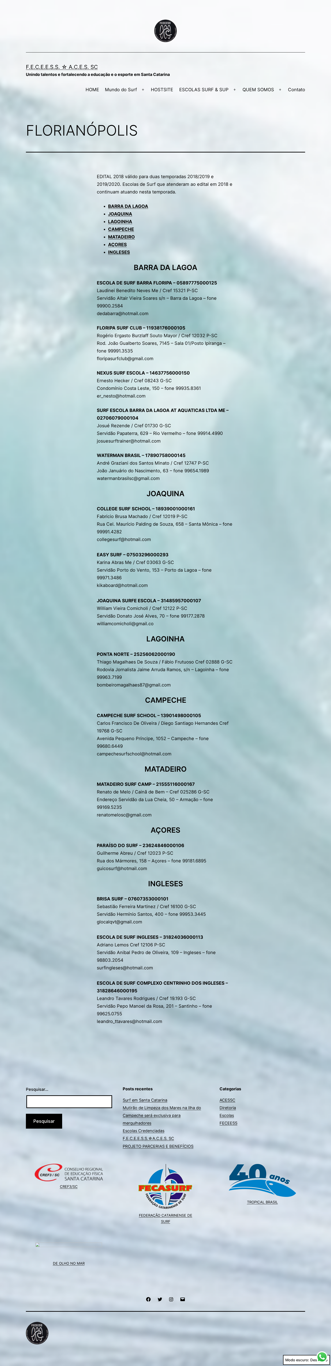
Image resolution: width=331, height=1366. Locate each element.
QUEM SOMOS (258, 89)
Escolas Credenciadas (143, 1130)
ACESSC (227, 1100)
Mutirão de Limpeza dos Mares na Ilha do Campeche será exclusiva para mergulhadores (162, 1115)
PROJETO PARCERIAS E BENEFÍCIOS (158, 1146)
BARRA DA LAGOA (128, 206)
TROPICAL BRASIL (262, 1202)
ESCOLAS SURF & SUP (204, 89)
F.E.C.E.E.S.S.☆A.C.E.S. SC (148, 1138)
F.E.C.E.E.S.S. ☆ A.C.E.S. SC (62, 67)
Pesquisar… (37, 1089)
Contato (296, 89)
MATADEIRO (121, 237)
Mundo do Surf (121, 89)
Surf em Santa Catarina (145, 1100)
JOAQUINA (120, 214)
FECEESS (228, 1123)
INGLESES (119, 252)
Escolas (227, 1115)
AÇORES (117, 244)
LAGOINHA (120, 221)
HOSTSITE (162, 89)
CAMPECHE (121, 229)
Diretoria (228, 1107)
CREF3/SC (69, 1186)
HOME (92, 89)
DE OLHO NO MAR (69, 1263)
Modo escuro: (297, 1360)
